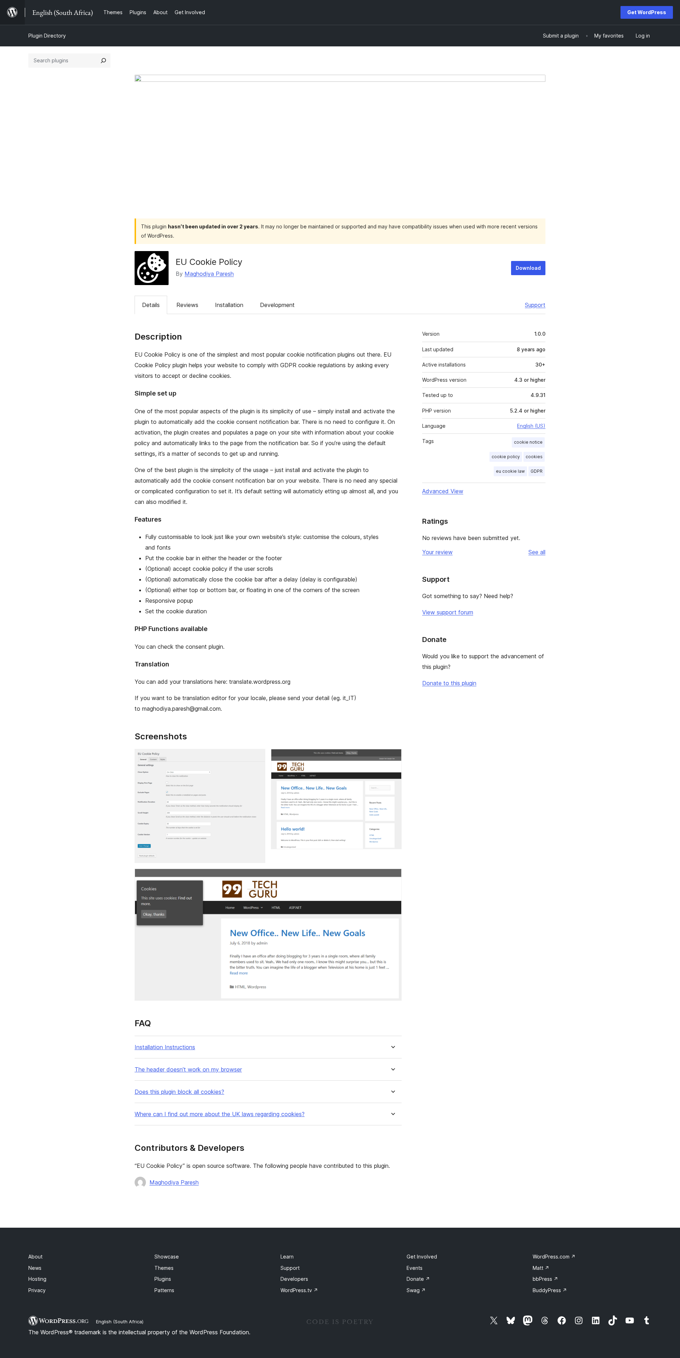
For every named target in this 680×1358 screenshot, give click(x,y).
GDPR (537, 471)
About (35, 1257)
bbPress (545, 1279)
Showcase (166, 1257)
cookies (534, 456)
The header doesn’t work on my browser (188, 1069)
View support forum (447, 612)
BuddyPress (550, 1290)
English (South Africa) (119, 1321)
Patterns (164, 1290)
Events (415, 1268)
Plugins (162, 1279)
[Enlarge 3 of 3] (392, 878)
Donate (418, 1279)
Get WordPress (646, 12)
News (34, 1268)
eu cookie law (510, 471)
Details (151, 304)
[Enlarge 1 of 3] (255, 758)
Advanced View (442, 491)
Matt (541, 1268)
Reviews (187, 304)
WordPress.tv (299, 1290)
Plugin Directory (47, 36)
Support (535, 304)
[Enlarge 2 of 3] (392, 758)
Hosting (37, 1279)
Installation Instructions (165, 1047)
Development (277, 304)
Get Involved (422, 1257)
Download (528, 268)
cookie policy (506, 456)
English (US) (531, 426)
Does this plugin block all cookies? (179, 1092)
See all (536, 552)
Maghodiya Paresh (209, 273)
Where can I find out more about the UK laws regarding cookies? (220, 1114)
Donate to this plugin (449, 683)
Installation (229, 304)
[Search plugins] (103, 60)
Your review (437, 552)
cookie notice (528, 442)
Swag (416, 1290)
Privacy (37, 1290)
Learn (287, 1257)
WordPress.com (554, 1257)
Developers (294, 1279)
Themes (164, 1268)
